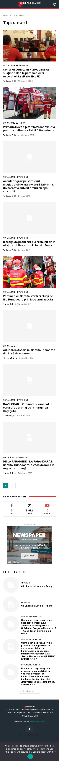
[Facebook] (29, 729)
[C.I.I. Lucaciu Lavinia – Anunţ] (11, 585)
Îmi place (11, 504)
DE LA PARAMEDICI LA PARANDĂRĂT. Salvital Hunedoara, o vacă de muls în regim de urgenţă (28, 465)
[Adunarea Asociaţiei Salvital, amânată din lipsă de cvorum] (29, 326)
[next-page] (24, 485)
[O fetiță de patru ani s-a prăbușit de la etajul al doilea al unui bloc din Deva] (29, 218)
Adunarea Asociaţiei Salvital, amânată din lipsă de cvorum (29, 351)
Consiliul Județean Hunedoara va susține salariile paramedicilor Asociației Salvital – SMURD (26, 73)
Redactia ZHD (9, 81)
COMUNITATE (9, 346)
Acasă (5, 15)
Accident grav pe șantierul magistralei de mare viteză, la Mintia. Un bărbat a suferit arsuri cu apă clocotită (28, 186)
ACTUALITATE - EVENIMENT (15, 65)
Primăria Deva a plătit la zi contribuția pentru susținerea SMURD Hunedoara (29, 128)
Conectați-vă (29, 504)
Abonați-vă (47, 504)
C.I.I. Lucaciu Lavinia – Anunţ (36, 586)
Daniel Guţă (8, 415)
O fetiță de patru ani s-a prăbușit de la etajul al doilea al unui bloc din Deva (29, 243)
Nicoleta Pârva (10, 358)
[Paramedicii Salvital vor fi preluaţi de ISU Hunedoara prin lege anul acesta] (29, 272)
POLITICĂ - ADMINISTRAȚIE (15, 457)
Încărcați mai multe (28, 691)
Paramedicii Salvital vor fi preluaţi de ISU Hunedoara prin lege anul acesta (28, 297)
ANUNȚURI (25, 583)
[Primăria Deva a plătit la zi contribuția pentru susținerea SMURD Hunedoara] (29, 103)
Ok (30, 756)
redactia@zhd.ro (37, 722)
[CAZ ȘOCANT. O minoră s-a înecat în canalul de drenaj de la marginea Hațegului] (29, 380)
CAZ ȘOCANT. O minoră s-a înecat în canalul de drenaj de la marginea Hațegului (27, 407)
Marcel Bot (8, 304)
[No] (55, 751)
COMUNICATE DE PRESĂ (14, 123)
